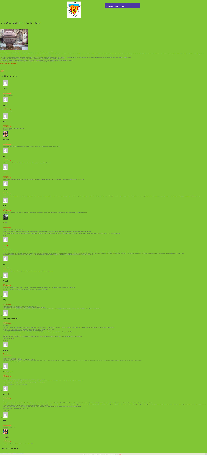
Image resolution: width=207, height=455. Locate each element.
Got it (120, 454)
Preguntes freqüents (109, 6)
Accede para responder (7, 93)
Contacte (116, 6)
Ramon (5, 245)
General (12, 27)
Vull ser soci (122, 6)
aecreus (4, 27)
